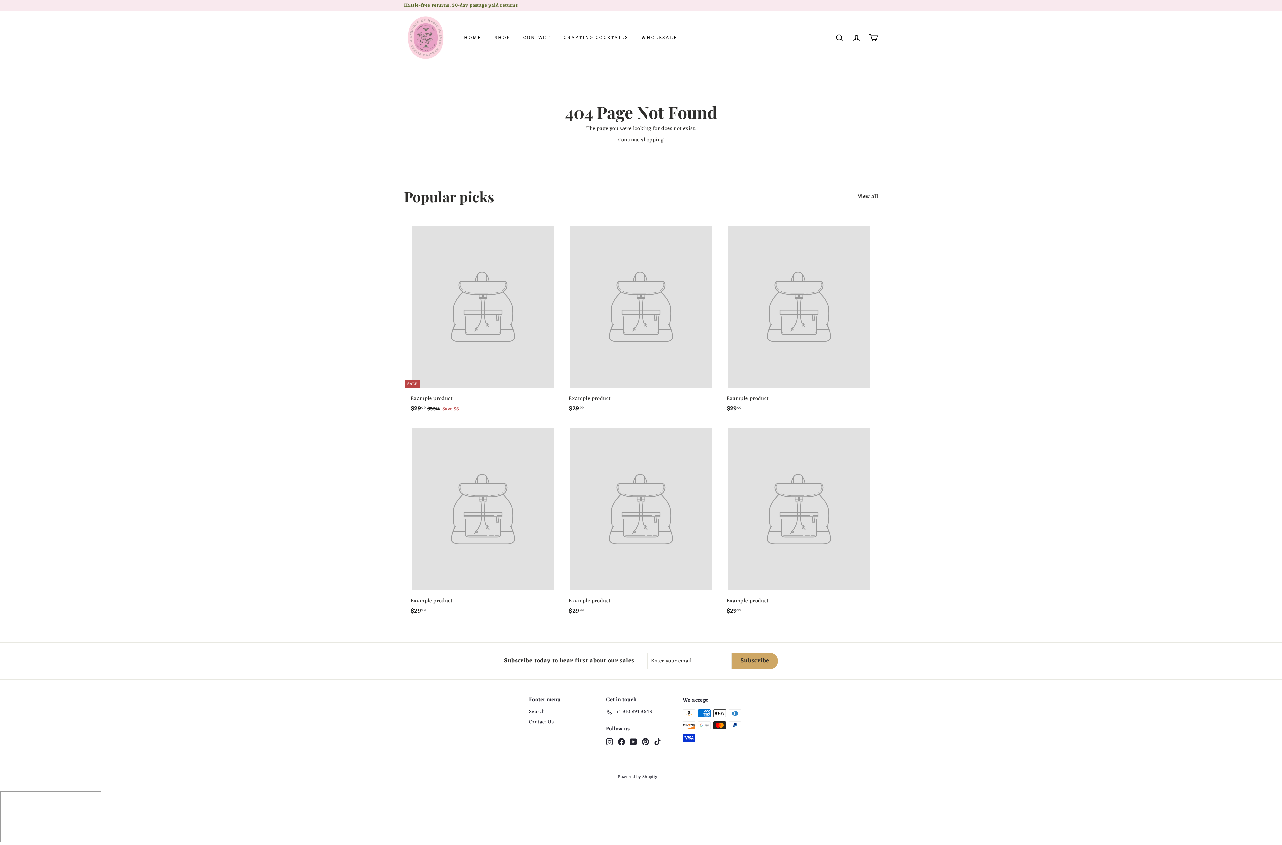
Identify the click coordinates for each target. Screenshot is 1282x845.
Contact (536, 38)
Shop (502, 38)
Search (537, 711)
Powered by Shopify (637, 777)
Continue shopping (641, 140)
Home (472, 38)
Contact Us (541, 722)
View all (868, 197)
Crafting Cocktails (596, 38)
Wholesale (659, 38)
